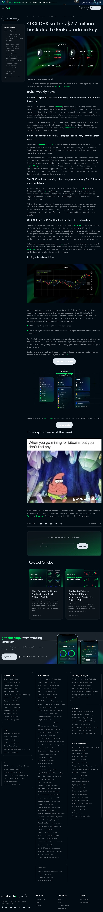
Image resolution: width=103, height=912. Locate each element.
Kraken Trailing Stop (10, 710)
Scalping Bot (50, 829)
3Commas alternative (79, 775)
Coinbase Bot (42, 713)
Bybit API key (87, 718)
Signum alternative (78, 807)
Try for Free (8, 657)
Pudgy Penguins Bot (53, 820)
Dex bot (55, 726)
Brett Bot (41, 707)
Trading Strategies (80, 675)
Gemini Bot (50, 748)
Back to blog (12, 18)
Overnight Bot (55, 801)
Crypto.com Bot (57, 716)
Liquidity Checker (19, 778)
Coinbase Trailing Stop (11, 701)
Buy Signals (19, 772)
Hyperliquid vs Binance (79, 785)
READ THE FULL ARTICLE (64, 361)
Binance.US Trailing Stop (12, 682)
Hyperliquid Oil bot (44, 773)
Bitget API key (77, 715)
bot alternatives (79, 743)
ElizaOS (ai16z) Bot (44, 738)
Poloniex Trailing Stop (11, 716)
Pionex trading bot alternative (82, 803)
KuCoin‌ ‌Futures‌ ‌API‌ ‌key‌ (90, 727)
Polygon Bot (59, 817)
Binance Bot (42, 688)
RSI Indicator (87, 688)
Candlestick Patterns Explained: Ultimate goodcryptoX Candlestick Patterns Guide (80, 595)
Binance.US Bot (52, 688)
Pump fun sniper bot (56, 823)
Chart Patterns (77, 688)
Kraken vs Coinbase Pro (12, 733)
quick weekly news (10, 31)
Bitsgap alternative (78, 766)
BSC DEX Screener (51, 707)
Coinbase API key (78, 721)
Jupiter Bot (41, 776)
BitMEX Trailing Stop (11, 688)
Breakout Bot (60, 704)
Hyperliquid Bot (51, 754)
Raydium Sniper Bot (54, 826)
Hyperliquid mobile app (46, 760)
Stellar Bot (57, 835)
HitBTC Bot (60, 751)
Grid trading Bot (43, 751)
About (60, 902)
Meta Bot (41, 792)
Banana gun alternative (80, 763)
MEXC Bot (56, 795)
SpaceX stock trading (45, 835)
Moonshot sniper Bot (45, 798)
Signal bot (53, 832)
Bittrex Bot (50, 701)
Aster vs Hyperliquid (78, 750)
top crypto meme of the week (12, 78)
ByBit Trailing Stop (24, 695)
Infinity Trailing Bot (90, 679)
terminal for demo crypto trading (49, 848)
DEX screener (8, 778)
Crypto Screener (9, 772)
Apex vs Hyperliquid (92, 747)
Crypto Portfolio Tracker (12, 769)
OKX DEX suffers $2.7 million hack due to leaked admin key (13, 66)
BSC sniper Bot (43, 710)
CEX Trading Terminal (11, 766)
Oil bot (40, 801)
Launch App (95, 8)
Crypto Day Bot (53, 713)
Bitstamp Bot (50, 704)
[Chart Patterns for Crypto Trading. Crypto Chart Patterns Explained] (46, 578)
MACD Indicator (77, 691)
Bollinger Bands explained (11, 72)
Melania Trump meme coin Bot (48, 785)
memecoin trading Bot (52, 792)
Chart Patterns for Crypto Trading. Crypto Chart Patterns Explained (44, 594)
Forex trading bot (58, 742)
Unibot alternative (78, 813)
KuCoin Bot (50, 776)
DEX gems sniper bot (45, 726)
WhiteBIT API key (89, 733)
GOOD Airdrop (85, 902)
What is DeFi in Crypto (11, 736)
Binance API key (77, 711)
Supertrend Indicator (91, 691)
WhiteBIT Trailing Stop (11, 720)
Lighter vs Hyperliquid (79, 794)
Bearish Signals (9, 775)
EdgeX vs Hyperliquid (79, 772)
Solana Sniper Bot (52, 839)
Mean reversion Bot (44, 782)
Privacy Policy (62, 908)
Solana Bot (41, 842)
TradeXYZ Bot (49, 851)
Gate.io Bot (42, 748)
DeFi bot (51, 729)
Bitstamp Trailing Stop (11, 691)
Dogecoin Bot (57, 732)
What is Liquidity (9, 740)
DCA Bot (56, 723)
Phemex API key (77, 733)
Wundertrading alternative (81, 816)
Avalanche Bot (50, 682)
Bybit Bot (52, 710)
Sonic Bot (49, 842)
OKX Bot (46, 801)
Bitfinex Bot (53, 698)
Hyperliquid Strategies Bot (47, 770)
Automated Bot (43, 685)
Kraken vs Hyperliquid (79, 791)
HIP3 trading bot (57, 773)
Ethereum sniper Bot (45, 742)
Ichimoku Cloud (92, 695)
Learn (6, 730)
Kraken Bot (58, 776)
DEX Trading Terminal (22, 775)
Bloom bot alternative (79, 756)
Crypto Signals (24, 766)
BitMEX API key (77, 718)
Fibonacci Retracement (80, 698)
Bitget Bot (41, 704)
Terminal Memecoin (10, 781)
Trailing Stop (89, 682)
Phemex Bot (61, 813)
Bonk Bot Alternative (79, 760)
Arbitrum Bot (56, 679)
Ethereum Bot (56, 738)
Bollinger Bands (86, 685)
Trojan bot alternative (79, 810)
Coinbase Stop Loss (44, 874)
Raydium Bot (42, 826)
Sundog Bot (42, 845)
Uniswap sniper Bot (44, 857)
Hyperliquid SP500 (44, 767)
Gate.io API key (90, 721)
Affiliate (38, 905)
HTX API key (76, 724)
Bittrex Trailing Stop (10, 695)
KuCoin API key (77, 727)
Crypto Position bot (44, 720)
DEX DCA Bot (42, 729)
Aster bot (41, 682)
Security (60, 899)
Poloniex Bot (50, 817)
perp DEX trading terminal (47, 813)
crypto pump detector (45, 723)
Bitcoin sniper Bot (44, 695)
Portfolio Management (11, 743)
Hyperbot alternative (79, 788)
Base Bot (54, 695)
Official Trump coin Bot (45, 804)
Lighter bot (50, 779)
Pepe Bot (41, 810)
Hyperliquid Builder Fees (12, 785)
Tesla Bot (41, 851)
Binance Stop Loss (44, 871)
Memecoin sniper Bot (45, 795)
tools (6, 762)
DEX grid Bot (59, 729)
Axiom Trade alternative (80, 753)
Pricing (38, 902)
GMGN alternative (78, 778)
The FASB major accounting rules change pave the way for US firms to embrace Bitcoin (14, 57)
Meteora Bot (42, 788)
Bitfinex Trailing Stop (11, 685)
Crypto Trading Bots (10, 746)
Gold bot (53, 751)
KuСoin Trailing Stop (10, 713)
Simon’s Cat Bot (43, 832)
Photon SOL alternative (80, 800)
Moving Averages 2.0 (79, 695)
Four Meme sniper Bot (45, 745)
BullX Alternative (91, 766)
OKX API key (86, 730)
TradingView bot (77, 679)
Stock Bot (41, 839)
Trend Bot (58, 851)
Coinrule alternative (91, 769)
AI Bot (58, 682)
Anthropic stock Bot (44, 679)
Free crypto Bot (59, 745)
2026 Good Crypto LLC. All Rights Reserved (14, 901)
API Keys (76, 708)
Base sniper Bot (43, 698)
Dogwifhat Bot (43, 735)
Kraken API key (86, 724)
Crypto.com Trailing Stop (12, 704)
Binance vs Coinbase (11, 752)
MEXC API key (76, 730)
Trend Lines (76, 685)
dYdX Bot (52, 735)
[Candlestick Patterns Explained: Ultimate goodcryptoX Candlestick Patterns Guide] (82, 578)
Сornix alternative (78, 769)
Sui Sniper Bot (58, 842)
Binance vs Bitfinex (24, 749)
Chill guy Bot (60, 710)
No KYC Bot (56, 798)
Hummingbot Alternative (80, 781)
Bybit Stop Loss (56, 871)
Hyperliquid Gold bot (45, 757)
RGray (11, 903)
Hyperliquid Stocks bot (45, 763)
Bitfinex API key (89, 711)
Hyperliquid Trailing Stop (12, 707)
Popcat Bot (42, 820)
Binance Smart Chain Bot (46, 691)
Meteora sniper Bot (53, 788)
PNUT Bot (41, 817)
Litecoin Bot (42, 779)
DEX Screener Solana (45, 732)
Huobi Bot (41, 754)
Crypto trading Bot (44, 716)
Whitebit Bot (56, 857)
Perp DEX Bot (49, 810)
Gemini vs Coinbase (10, 749)
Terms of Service (63, 905)
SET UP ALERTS (64, 425)
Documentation (41, 899)
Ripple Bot (41, 829)
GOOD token (84, 899)
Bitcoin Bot (58, 701)
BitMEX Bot (42, 701)
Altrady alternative (78, 747)
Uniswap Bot (49, 854)
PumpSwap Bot (43, 823)
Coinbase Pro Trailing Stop (13, 698)
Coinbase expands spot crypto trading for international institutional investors (14, 37)
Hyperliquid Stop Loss (45, 880)
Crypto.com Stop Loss (45, 877)
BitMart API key (88, 715)
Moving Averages (78, 682)
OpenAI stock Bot (44, 807)
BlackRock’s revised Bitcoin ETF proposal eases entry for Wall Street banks (12, 47)
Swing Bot (50, 845)
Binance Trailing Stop (11, 679)
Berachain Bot (54, 685)
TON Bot (41, 854)
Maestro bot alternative (80, 797)
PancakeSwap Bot (57, 807)
